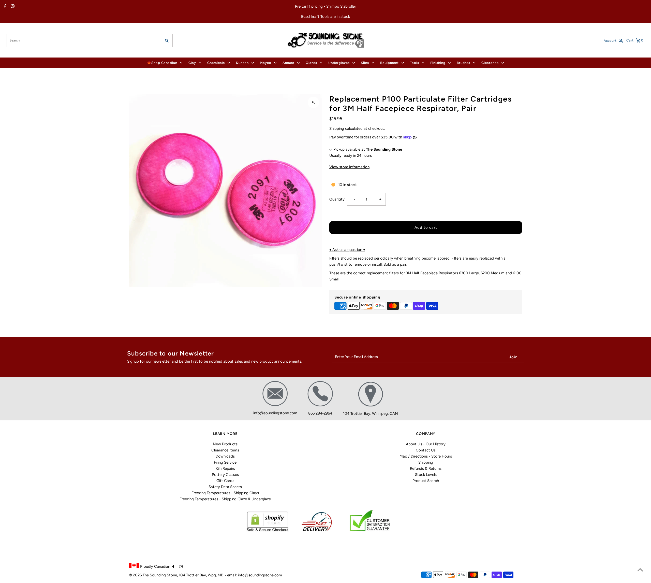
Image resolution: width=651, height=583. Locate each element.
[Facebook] (4, 7)
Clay (192, 63)
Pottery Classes (225, 474)
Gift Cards (225, 480)
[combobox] (83, 40)
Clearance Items (225, 450)
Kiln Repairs (225, 468)
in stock (343, 16)
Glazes (311, 63)
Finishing (438, 63)
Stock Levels (426, 474)
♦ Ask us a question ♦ (347, 249)
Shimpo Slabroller (341, 6)
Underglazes (339, 63)
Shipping (336, 128)
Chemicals (216, 63)
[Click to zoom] (313, 102)
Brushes (463, 63)
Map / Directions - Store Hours (426, 456)
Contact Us (426, 450)
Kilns (365, 63)
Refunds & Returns (425, 468)
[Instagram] (12, 7)
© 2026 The (139, 575)
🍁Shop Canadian (162, 63)
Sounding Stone (163, 575)
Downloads (225, 456)
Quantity (337, 199)
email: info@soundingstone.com (254, 575)
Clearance (490, 63)
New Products (225, 444)
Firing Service (225, 462)
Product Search (425, 480)
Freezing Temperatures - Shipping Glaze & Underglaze (225, 499)
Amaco (288, 63)
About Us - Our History (426, 444)
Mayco (265, 63)
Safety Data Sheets (225, 487)
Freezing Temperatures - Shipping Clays (225, 493)
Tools (414, 63)
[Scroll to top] (640, 569)
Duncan (242, 63)
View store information (349, 167)
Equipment (389, 63)
